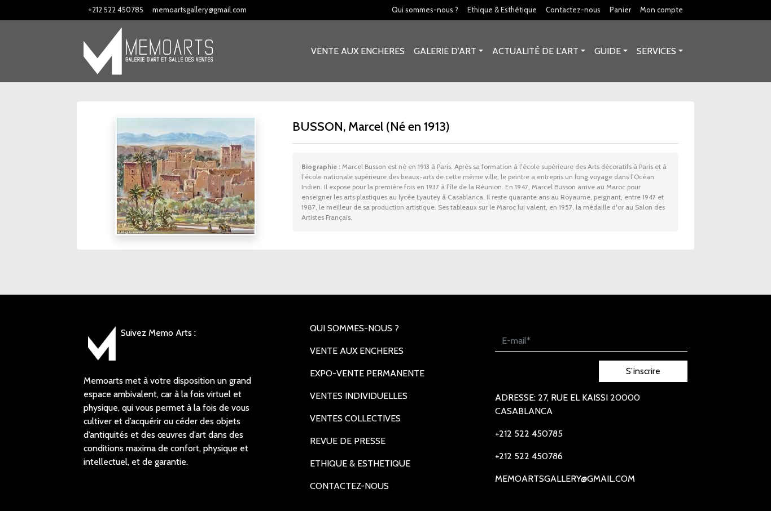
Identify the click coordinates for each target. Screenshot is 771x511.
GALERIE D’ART (445, 51)
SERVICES (656, 51)
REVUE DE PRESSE (348, 441)
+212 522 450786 (529, 456)
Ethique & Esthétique (502, 9)
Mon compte (661, 9)
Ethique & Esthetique (360, 463)
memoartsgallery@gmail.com (199, 9)
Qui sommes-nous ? (425, 9)
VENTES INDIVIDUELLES (359, 395)
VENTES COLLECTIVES (355, 418)
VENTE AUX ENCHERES (358, 51)
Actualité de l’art (535, 51)
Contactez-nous (573, 9)
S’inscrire (643, 371)
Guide (607, 51)
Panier (620, 9)
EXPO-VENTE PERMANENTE (367, 373)
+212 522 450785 (115, 9)
